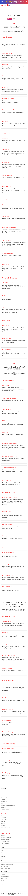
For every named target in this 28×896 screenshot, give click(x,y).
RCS (2, 858)
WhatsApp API (4, 801)
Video (9, 18)
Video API (5, 9)
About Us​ (3, 874)
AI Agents (3, 830)
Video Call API (4, 797)
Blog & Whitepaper (5, 876)
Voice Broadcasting (5, 843)
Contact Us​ (3, 882)
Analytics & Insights (5, 827)
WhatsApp (3, 856)
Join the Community (5, 868)
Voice (14, 18)
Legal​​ (2, 884)
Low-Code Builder (5, 809)
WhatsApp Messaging (6, 839)
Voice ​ (2, 852)
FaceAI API (3, 807)
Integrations (4, 825)
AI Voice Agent (4, 819)
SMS (19, 18)
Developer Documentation (7, 864)
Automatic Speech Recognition (8, 805)
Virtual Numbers (4, 811)
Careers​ (2, 880)
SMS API (17, 9)
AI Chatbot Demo (5, 829)
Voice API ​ (11, 9)
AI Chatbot (3, 817)
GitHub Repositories (5, 866)
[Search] (13, 6)
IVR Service (3, 796)
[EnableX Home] (5, 5)
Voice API (3, 794)
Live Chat (3, 821)
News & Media (4, 878)
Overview (3, 815)
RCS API (2, 803)
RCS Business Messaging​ (6, 837)
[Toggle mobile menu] (26, 6)
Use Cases (3, 823)
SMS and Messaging (5, 841)
